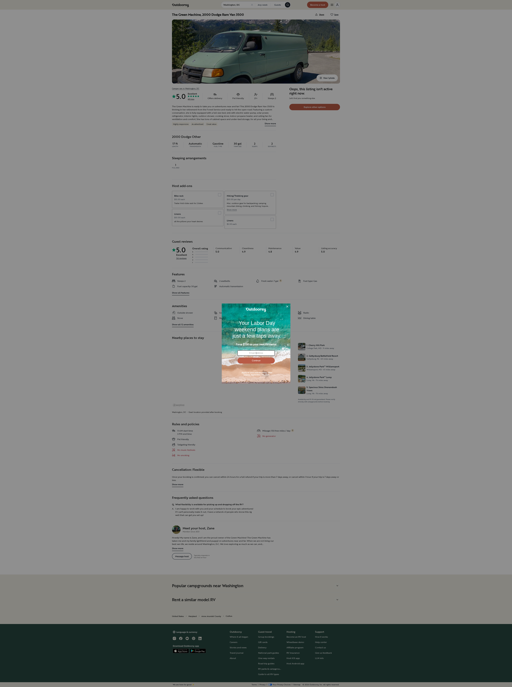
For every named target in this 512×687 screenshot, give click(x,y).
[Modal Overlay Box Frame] (256, 344)
